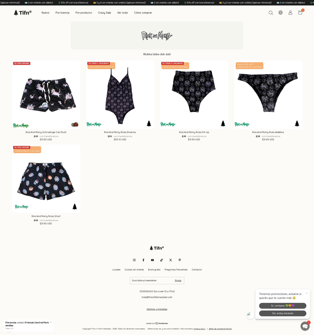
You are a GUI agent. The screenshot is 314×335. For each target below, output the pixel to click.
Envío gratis (154, 269)
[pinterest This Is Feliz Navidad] (179, 260)
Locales (116, 269)
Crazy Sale (104, 12)
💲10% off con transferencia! (58, 2)
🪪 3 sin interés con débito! (23, 2)
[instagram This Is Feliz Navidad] (134, 260)
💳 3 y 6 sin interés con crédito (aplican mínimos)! (104, 2)
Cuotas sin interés (134, 269)
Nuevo (45, 12)
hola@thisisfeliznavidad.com (157, 297)
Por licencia (62, 12)
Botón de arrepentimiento (220, 329)
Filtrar (9, 326)
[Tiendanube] (157, 323)
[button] (305, 326)
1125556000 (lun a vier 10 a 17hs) (157, 291)
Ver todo (122, 12)
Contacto (197, 269)
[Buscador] (271, 13)
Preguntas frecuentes (176, 269)
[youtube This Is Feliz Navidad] (152, 260)
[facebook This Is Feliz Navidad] (143, 260)
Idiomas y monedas (157, 309)
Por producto (84, 12)
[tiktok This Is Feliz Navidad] (161, 260)
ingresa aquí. (200, 329)
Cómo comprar (143, 12)
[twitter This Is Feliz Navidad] (170, 260)
